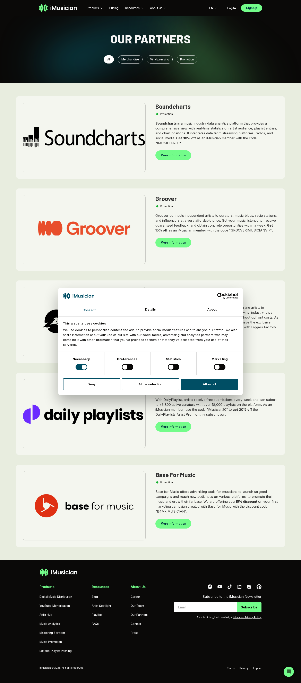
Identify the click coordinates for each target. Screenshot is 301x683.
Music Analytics (50, 623)
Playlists (97, 614)
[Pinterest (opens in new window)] (259, 586)
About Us (156, 8)
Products (93, 8)
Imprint (257, 668)
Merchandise (130, 59)
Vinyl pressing (159, 59)
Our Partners (139, 614)
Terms (231, 668)
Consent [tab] (89, 310)
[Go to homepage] (58, 8)
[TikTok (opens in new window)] (229, 586)
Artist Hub (46, 614)
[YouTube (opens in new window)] (219, 586)
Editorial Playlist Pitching (56, 650)
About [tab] (212, 309)
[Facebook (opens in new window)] (209, 586)
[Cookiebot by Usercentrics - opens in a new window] (220, 296)
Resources (132, 8)
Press (134, 632)
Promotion (187, 59)
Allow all (209, 384)
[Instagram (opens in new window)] (249, 586)
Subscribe (249, 607)
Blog (95, 596)
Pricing (114, 8)
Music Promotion (51, 641)
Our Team (137, 605)
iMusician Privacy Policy (247, 617)
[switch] (127, 367)
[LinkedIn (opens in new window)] (239, 586)
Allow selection (150, 384)
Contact (136, 623)
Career (135, 596)
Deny (92, 384)
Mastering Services (53, 632)
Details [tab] (150, 309)
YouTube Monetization (55, 605)
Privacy (244, 668)
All (108, 59)
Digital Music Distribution (56, 596)
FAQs (95, 623)
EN (211, 8)
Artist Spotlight (101, 605)
